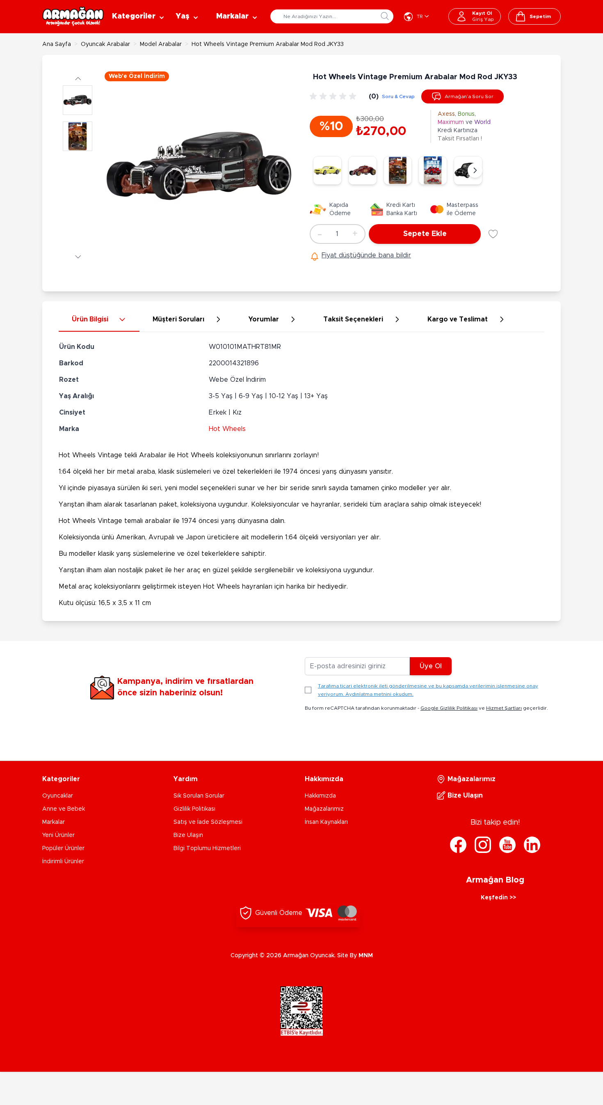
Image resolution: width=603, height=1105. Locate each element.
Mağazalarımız (324, 809)
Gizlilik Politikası (194, 809)
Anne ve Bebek (63, 809)
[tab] (99, 320)
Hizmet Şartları (504, 708)
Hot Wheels (227, 429)
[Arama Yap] (385, 16)
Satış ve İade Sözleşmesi (208, 822)
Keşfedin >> (498, 898)
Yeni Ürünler (58, 835)
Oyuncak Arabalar (105, 44)
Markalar (53, 822)
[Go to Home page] (73, 16)
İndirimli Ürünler (63, 861)
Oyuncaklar (57, 796)
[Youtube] (507, 845)
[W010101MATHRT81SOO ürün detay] (362, 170)
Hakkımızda (320, 796)
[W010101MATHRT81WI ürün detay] (432, 170)
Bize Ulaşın (188, 835)
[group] (334, 96)
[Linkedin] (532, 845)
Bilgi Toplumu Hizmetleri (207, 848)
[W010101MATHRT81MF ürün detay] (327, 170)
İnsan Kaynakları (326, 822)
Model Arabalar (161, 44)
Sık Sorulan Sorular (199, 796)
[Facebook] (458, 845)
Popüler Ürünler (63, 848)
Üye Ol (431, 666)
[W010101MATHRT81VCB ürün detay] (398, 170)
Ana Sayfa (56, 44)
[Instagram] (483, 845)
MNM (366, 955)
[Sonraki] (475, 170)
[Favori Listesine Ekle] (493, 234)
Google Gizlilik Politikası (448, 708)
